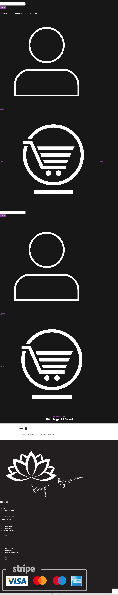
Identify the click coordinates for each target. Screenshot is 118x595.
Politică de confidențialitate (10, 552)
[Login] (46, 61)
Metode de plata (7, 526)
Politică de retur (7, 528)
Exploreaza (15, 13)
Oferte (37, 13)
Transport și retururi (8, 530)
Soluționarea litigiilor (9, 510)
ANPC (4, 508)
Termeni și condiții (8, 548)
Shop (27, 13)
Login (2, 109)
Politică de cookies (8, 550)
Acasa (4, 13)
